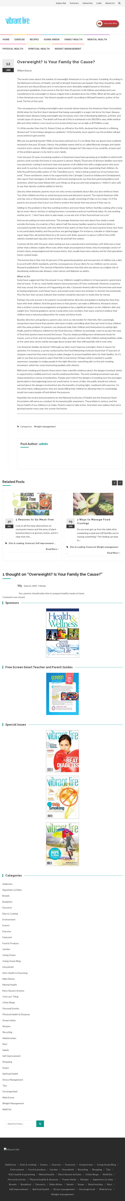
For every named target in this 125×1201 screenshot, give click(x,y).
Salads (5, 1050)
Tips (4, 1085)
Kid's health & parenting (15, 973)
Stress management (12, 1079)
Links (99, 3)
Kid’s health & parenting (22, 1174)
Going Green (51, 39)
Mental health (97, 39)
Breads (6, 895)
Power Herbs (9, 1020)
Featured (30, 543)
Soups (5, 1067)
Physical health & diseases (16, 1014)
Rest (4, 1044)
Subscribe (61, 3)
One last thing (10, 996)
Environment (8, 919)
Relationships (9, 1038)
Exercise (19, 39)
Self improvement (44, 543)
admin (43, 444)
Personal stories (10, 1008)
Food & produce (10, 943)
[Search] (40, 1123)
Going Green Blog (11, 961)
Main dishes (8, 978)
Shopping (7, 1061)
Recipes (34, 39)
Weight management (68, 48)
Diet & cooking (16, 543)
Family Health (73, 39)
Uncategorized (9, 1091)
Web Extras (8, 1097)
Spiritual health (39, 48)
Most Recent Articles (13, 990)
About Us (110, 3)
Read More (51, 549)
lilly (20, 585)
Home (6, 39)
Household (8, 966)
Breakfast (7, 901)
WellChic (7, 1109)
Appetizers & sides (12, 889)
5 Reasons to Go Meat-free (35, 519)
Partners (74, 3)
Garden (6, 949)
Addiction (7, 884)
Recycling (7, 1032)
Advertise (88, 3)
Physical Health (13, 48)
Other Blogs (8, 1002)
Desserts (7, 907)
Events (6, 925)
